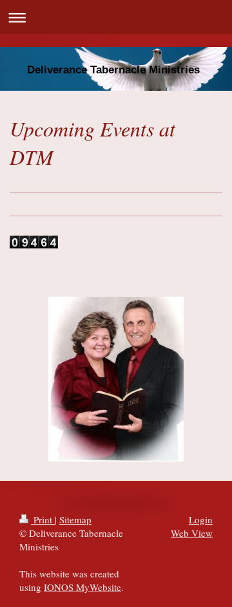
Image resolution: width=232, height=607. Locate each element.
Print (43, 519)
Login (201, 519)
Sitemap (75, 519)
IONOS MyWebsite (82, 587)
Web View (192, 533)
